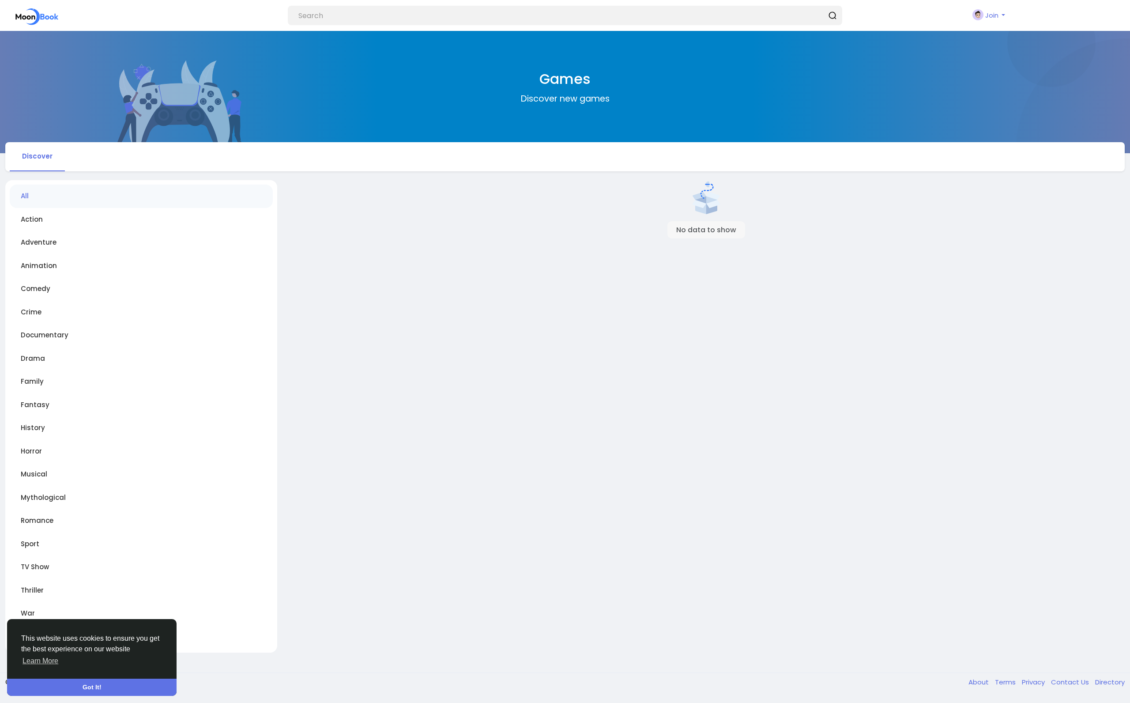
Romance (37, 520)
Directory (1110, 682)
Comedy (35, 288)
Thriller (32, 590)
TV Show (35, 566)
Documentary (44, 335)
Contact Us (1071, 682)
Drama (33, 358)
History (33, 427)
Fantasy (35, 404)
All (25, 195)
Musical (34, 474)
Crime (31, 312)
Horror (31, 451)
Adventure (38, 242)
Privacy (1034, 682)
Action (32, 219)
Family (32, 381)
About (979, 682)
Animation (39, 265)
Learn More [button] (40, 661)
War (28, 613)
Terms (1006, 682)
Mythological (43, 497)
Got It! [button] (92, 687)
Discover (37, 156)
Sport (30, 543)
